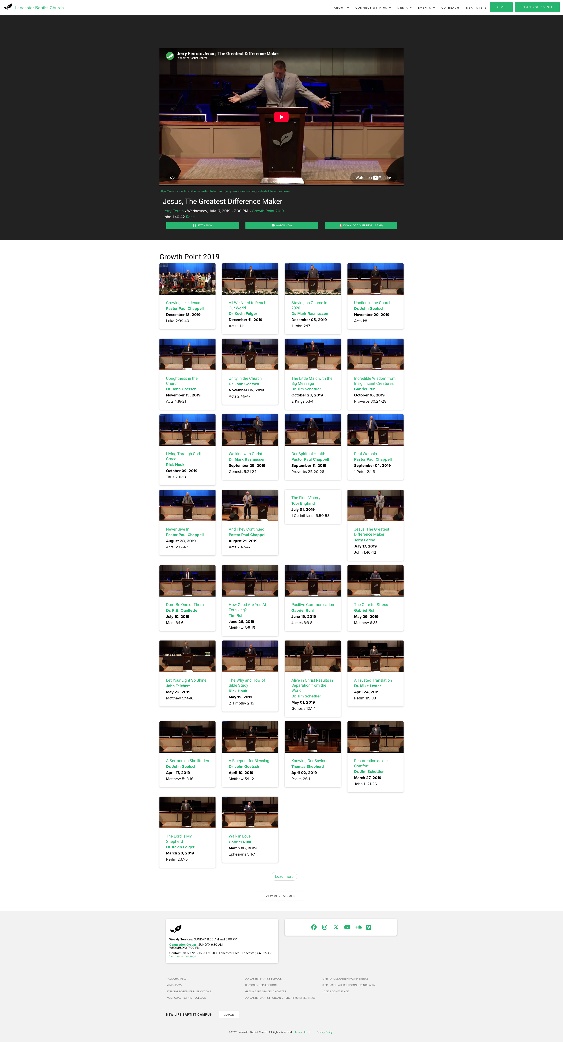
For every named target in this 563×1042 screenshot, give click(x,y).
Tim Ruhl (237, 615)
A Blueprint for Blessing (249, 760)
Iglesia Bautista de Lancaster (265, 991)
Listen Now (204, 225)
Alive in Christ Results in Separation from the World (312, 685)
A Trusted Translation (373, 680)
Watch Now (283, 225)
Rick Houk (175, 464)
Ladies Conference (335, 991)
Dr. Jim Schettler (306, 389)
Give (501, 7)
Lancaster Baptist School (263, 978)
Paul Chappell (176, 978)
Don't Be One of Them (185, 604)
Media (403, 7)
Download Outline (356, 225)
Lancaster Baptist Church (39, 7)
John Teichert (178, 686)
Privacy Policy (324, 1032)
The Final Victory (305, 497)
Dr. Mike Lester (367, 686)
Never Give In (177, 529)
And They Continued (246, 529)
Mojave (228, 1014)
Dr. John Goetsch (369, 308)
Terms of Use (302, 1032)
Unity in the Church (245, 378)
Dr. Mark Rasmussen (309, 313)
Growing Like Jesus (183, 302)
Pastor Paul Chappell (185, 308)
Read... (191, 216)
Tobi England (303, 503)
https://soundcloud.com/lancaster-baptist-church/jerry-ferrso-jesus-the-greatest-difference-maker (224, 191)
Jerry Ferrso (173, 211)
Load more (284, 876)
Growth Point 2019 (268, 211)
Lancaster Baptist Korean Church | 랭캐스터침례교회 (280, 998)
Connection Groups (183, 944)
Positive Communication (312, 604)
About (340, 7)
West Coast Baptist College (186, 998)
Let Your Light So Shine (186, 680)
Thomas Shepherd (307, 766)
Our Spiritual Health (308, 453)
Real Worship (365, 453)
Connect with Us (372, 7)
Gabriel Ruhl (365, 389)
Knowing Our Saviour (309, 760)
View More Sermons (281, 896)
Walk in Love (240, 836)
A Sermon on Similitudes (187, 760)
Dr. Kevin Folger (243, 313)
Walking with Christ (245, 453)
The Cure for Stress (371, 604)
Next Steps (476, 7)
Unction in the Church (372, 302)
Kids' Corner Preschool (261, 985)
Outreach (450, 7)
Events (425, 7)
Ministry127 (174, 985)
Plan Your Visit (537, 7)
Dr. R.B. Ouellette (181, 610)
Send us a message (182, 956)
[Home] (7, 6)
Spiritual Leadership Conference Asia (348, 985)
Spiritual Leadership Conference (345, 978)
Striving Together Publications (188, 991)
